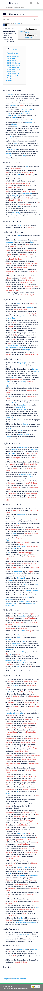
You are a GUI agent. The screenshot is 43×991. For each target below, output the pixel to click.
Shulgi (15, 956)
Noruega (25, 424)
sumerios (9, 154)
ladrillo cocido (22, 439)
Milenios (22, 31)
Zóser (14, 318)
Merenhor (9, 742)
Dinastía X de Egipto (12, 916)
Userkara (16, 557)
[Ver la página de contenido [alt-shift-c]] (4, 19)
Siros (11, 664)
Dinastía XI (10, 715)
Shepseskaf (34, 449)
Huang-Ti (32, 303)
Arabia (10, 580)
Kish (23, 536)
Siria (17, 523)
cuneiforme (26, 597)
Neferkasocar (10, 271)
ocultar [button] (15, 49)
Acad (18, 542)
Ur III (9, 873)
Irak (17, 206)
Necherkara (16, 696)
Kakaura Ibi (9, 776)
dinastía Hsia (23, 628)
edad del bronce (29, 139)
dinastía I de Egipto (15, 168)
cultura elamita (25, 113)
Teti (9, 553)
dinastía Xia (33, 635)
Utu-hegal (17, 869)
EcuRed (13, 2)
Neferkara (9, 263)
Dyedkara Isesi (12, 529)
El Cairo (14, 377)
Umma (35, 538)
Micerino (15, 449)
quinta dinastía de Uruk (23, 840)
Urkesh (18, 654)
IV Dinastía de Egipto (31, 354)
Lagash (18, 519)
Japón (18, 671)
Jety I (37, 795)
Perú (16, 126)
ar (30, 614)
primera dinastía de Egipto (14, 183)
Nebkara (15, 335)
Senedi (8, 250)
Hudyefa (8, 286)
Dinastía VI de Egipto (25, 553)
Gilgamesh (9, 242)
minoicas (15, 645)
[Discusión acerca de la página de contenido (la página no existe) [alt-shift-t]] (8, 19)
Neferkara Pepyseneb (13, 764)
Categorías (6, 978)
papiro (15, 365)
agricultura (28, 122)
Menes (29, 194)
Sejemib (8, 255)
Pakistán (8, 436)
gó (32, 614)
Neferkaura (9, 781)
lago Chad (17, 115)
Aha (27, 166)
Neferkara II (16, 707)
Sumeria (19, 867)
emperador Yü (10, 628)
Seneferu (35, 369)
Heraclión (9, 920)
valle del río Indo (14, 345)
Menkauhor (16, 510)
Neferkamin (9, 747)
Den (37, 202)
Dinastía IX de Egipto (29, 812)
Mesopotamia (12, 149)
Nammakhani (10, 880)
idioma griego (16, 643)
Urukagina (35, 519)
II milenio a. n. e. (30, 37)
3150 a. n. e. (10, 418)
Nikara (37, 749)
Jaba (14, 331)
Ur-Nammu (26, 867)
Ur (11, 654)
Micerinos (30, 382)
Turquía (24, 584)
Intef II (15, 901)
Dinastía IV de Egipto (31, 464)
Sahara (14, 118)
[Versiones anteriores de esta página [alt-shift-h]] (34, 19)
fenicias (27, 111)
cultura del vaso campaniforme (16, 660)
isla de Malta (22, 409)
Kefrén (23, 382)
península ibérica (23, 601)
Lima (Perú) (16, 213)
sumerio (28, 519)
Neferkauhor (10, 785)
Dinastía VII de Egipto (31, 702)
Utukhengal (32, 880)
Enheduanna (18, 572)
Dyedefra (9, 354)
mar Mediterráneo (26, 109)
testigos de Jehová (25, 474)
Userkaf (15, 468)
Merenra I (11, 618)
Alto (7, 196)
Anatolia (10, 137)
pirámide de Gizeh (16, 379)
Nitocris (15, 685)
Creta (15, 143)
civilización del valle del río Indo (16, 347)
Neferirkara (11, 483)
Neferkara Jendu (11, 738)
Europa (10, 156)
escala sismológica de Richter (26, 922)
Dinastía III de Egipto (29, 314)
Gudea (8, 806)
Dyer (7, 172)
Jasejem (28, 288)
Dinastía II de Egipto (15, 246)
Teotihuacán (18, 120)
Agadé (21, 544)
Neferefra (16, 498)
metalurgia (26, 350)
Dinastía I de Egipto (28, 172)
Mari (17, 525)
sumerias (23, 838)
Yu (31, 667)
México (33, 120)
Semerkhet (26, 183)
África (10, 115)
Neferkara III (10, 812)
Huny (14, 339)
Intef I (14, 863)
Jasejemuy (9, 295)
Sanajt (8, 314)
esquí (9, 428)
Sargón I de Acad (32, 546)
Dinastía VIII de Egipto (29, 776)
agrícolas (9, 639)
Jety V (24, 914)
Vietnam (19, 225)
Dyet (7, 191)
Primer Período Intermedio (14, 713)
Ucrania (10, 94)
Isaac (7, 939)
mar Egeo (21, 662)
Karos (7, 664)
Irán (9, 113)
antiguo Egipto (22, 316)
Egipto (18, 175)
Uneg (27, 244)
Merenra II (11, 681)
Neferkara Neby (11, 728)
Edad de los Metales (31, 591)
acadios (19, 595)
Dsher (28, 175)
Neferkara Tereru (11, 755)
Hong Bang (31, 227)
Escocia (19, 430)
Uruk (31, 242)
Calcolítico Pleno (11, 603)
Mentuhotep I (17, 857)
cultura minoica (10, 650)
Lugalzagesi (20, 538)
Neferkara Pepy (18, 622)
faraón (25, 194)
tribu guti (30, 631)
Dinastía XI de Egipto (31, 852)
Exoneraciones (23, 988)
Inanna (10, 576)
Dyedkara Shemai (11, 732)
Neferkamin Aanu (11, 770)
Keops (36, 371)
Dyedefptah (16, 458)
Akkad (26, 871)
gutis (30, 833)
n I (33, 614)
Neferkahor (9, 759)
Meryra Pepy (17, 567)
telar (24, 156)
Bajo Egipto (14, 196)
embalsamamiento (19, 407)
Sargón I (27, 542)
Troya (13, 139)
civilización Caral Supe (26, 909)
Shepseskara (17, 487)
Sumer (18, 240)
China (18, 303)
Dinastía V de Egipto (30, 483)
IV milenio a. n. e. (30, 33)
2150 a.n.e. (17, 23)
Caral (13, 215)
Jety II (37, 814)
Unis (14, 533)
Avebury (21, 105)
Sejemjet (15, 322)
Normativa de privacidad (7, 987)
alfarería (13, 105)
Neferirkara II (10, 789)
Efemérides (15, 978)
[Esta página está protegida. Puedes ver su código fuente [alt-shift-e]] (30, 19)
